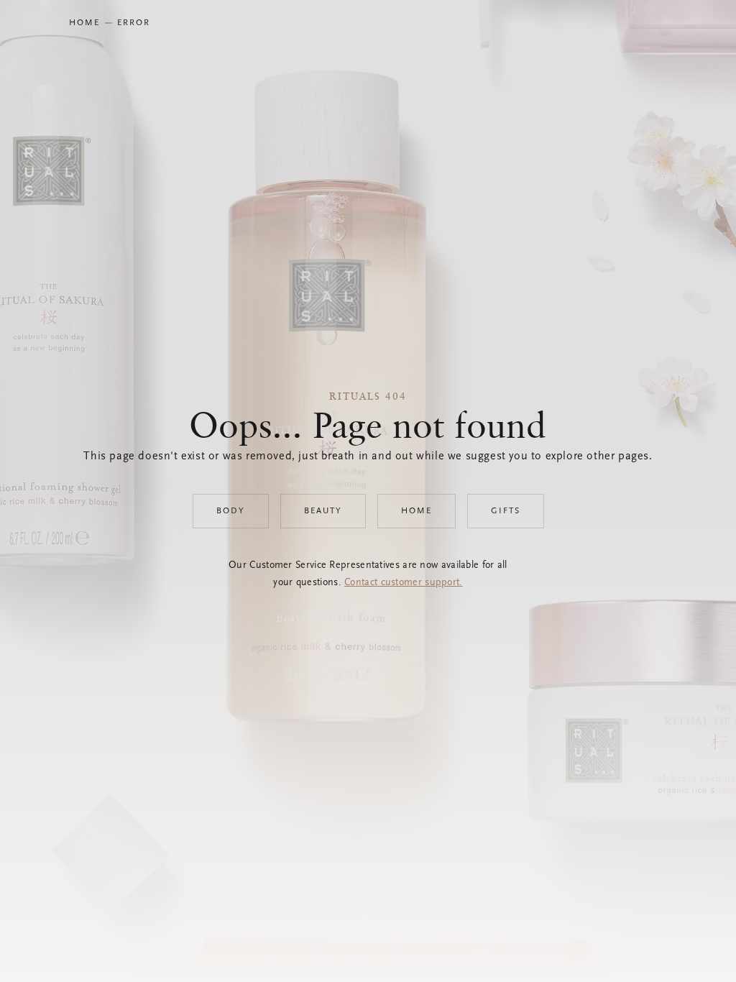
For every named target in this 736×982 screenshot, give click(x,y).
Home (416, 511)
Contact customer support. (403, 583)
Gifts (505, 511)
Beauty (323, 511)
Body (230, 511)
